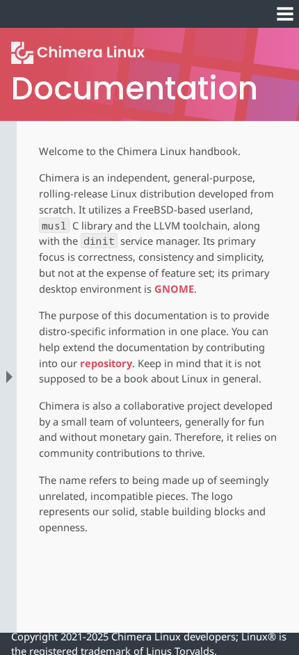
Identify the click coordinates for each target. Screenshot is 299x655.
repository (106, 363)
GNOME (174, 289)
